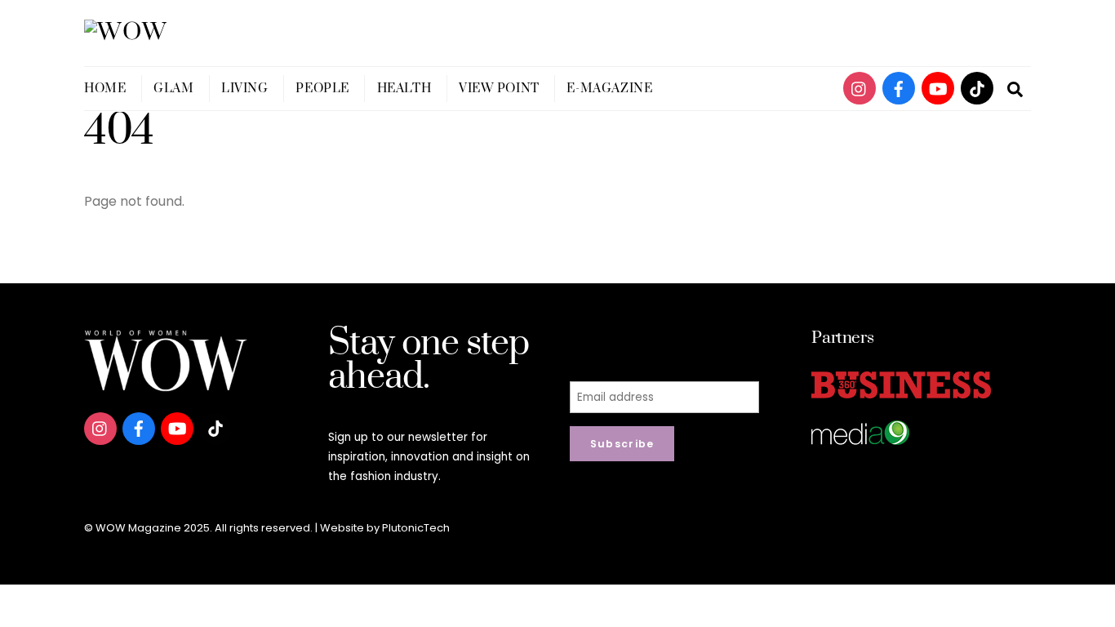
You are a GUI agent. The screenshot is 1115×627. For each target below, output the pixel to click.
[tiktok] (977, 87)
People (322, 88)
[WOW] (126, 32)
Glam (173, 88)
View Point (499, 88)
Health (404, 88)
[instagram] (859, 87)
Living (244, 88)
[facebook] (898, 87)
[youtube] (938, 87)
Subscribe (622, 444)
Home (105, 88)
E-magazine (609, 88)
